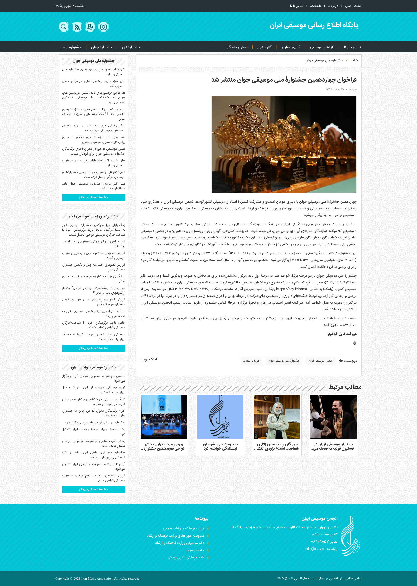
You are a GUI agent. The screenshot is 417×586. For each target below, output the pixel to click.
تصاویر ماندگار (237, 47)
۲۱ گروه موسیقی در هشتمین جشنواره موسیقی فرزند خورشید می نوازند (93, 401)
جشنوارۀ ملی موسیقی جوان (283, 360)
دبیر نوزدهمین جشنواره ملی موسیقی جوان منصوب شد (93, 83)
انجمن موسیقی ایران (320, 360)
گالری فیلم (264, 47)
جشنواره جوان (101, 47)
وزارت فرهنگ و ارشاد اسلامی (183, 529)
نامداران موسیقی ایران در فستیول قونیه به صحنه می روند (333, 448)
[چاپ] (355, 344)
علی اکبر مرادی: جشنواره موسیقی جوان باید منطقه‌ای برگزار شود (93, 186)
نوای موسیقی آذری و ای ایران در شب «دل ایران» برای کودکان (93, 390)
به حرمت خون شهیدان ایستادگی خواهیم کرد (220, 446)
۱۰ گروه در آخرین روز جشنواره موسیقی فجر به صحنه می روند (93, 313)
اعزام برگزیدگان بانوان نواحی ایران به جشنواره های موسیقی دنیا (93, 413)
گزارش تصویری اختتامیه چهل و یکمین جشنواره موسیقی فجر (93, 267)
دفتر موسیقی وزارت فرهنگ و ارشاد (179, 543)
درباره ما (333, 6)
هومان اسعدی (251, 360)
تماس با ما (297, 6)
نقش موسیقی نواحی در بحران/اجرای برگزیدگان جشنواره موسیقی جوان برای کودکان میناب (93, 151)
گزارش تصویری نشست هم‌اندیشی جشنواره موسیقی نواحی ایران (93, 478)
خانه (355, 61)
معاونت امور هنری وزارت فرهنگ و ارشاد (175, 536)
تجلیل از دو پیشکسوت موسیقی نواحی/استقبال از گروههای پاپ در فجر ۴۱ (93, 290)
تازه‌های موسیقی (322, 47)
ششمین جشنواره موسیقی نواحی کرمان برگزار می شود (93, 378)
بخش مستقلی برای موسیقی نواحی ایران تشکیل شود (93, 432)
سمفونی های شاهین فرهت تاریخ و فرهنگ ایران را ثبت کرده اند (93, 337)
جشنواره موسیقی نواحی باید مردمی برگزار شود (95, 423)
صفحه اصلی (353, 6)
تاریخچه (315, 6)
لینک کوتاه (149, 359)
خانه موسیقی (194, 550)
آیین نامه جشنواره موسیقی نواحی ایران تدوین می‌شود (93, 466)
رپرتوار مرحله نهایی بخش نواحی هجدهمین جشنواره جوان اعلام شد (163, 448)
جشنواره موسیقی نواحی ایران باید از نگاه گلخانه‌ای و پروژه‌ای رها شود (93, 455)
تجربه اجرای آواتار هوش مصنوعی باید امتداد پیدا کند (93, 244)
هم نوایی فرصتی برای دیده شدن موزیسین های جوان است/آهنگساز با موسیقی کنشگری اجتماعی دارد (93, 97)
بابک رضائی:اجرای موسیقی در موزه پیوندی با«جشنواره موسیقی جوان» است (93, 128)
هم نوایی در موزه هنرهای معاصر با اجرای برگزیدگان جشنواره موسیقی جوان (93, 139)
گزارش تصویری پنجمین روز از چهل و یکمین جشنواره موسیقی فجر (93, 302)
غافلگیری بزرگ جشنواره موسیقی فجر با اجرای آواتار (93, 279)
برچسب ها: (348, 361)
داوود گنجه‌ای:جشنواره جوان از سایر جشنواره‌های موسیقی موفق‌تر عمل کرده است (93, 174)
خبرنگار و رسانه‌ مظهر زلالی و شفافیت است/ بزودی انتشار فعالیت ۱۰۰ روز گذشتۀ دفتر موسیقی (277, 450)
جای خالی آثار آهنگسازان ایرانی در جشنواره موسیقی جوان (93, 163)
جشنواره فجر (131, 47)
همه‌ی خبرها (353, 47)
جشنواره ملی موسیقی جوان (324, 61)
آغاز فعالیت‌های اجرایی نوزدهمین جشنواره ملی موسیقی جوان (93, 72)
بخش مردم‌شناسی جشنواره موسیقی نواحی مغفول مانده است (93, 443)
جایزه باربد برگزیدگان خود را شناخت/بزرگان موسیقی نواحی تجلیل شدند (93, 325)
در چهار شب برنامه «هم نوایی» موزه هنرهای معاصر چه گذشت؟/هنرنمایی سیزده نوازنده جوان (93, 114)
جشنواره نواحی (70, 47)
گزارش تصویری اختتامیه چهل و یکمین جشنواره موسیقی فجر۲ (93, 255)
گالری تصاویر (291, 47)
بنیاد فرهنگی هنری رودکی (186, 558)
